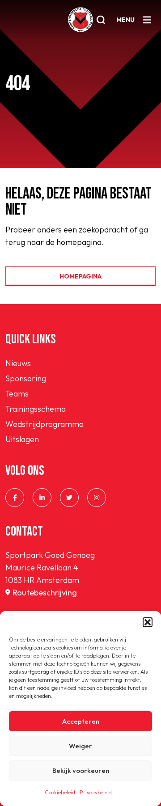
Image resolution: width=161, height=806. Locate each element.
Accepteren (80, 721)
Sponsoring (25, 378)
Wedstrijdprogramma (44, 424)
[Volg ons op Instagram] (96, 497)
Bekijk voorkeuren (80, 770)
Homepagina (80, 276)
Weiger (80, 746)
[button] (147, 622)
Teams (17, 393)
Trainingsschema (35, 409)
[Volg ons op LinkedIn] (42, 497)
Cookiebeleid (60, 792)
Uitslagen (22, 439)
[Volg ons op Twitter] (69, 497)
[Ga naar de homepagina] (80, 19)
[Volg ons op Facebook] (14, 497)
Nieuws (18, 363)
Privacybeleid (96, 792)
